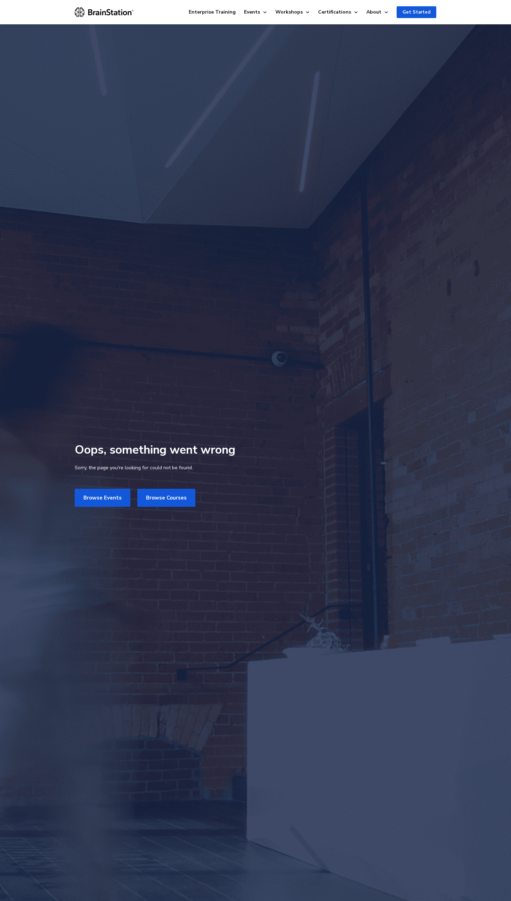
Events (252, 12)
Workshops (289, 12)
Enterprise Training (212, 12)
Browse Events (102, 497)
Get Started (416, 12)
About (373, 12)
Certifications (334, 12)
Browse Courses (166, 497)
